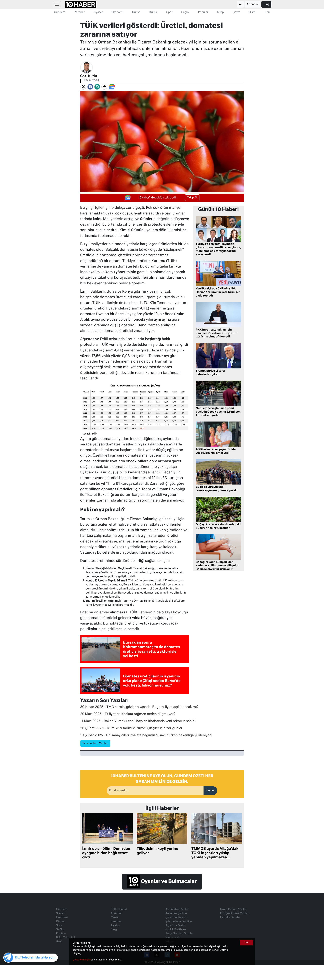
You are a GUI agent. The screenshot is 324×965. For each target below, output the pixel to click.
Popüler (203, 12)
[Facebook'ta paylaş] (90, 86)
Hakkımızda (173, 937)
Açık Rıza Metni (175, 925)
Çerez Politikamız (176, 917)
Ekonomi (117, 12)
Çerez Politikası (82, 960)
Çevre (236, 12)
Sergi (114, 929)
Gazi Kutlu (88, 76)
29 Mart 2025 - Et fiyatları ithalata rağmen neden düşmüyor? (127, 714)
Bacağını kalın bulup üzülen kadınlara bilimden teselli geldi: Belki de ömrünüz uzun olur (217, 566)
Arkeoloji (116, 913)
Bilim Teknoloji (65, 937)
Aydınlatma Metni (176, 909)
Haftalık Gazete (230, 917)
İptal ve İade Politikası (179, 921)
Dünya (136, 12)
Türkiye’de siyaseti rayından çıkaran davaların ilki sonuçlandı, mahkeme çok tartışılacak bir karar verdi (218, 249)
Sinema (116, 921)
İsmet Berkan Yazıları (233, 909)
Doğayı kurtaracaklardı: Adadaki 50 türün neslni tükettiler (218, 526)
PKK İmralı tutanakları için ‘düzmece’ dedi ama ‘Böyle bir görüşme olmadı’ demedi (216, 333)
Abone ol (252, 4)
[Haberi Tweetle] (83, 86)
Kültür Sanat (119, 909)
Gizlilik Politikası (175, 929)
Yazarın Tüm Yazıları (95, 743)
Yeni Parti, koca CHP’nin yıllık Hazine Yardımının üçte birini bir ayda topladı (218, 292)
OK (246, 943)
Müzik (114, 917)
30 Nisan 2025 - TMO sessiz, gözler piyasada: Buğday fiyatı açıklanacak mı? (140, 707)
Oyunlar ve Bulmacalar (168, 881)
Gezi (267, 12)
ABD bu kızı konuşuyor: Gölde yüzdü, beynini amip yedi (216, 451)
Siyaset (98, 12)
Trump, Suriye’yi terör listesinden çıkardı (210, 373)
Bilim (252, 12)
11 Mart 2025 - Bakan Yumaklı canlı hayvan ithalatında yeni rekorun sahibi (137, 721)
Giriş (266, 4)
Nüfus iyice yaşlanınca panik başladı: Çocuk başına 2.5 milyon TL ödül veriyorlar (218, 412)
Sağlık (185, 12)
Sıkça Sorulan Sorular (179, 933)
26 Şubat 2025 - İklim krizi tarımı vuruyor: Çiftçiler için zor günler (131, 728)
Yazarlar (79, 12)
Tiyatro (115, 925)
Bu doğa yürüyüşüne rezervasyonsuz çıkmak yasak (216, 489)
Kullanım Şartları (176, 913)
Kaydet (210, 790)
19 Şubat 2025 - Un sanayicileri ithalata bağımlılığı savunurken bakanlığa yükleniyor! (146, 735)
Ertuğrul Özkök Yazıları (234, 913)
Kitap (220, 12)
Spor (169, 12)
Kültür (153, 12)
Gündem (59, 12)
